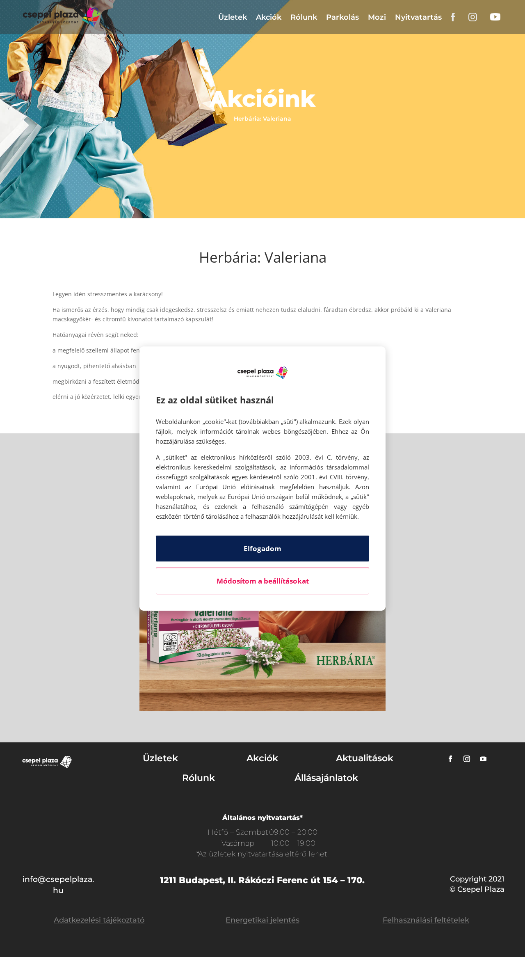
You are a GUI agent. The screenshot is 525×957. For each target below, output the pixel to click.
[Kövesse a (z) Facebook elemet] (450, 758)
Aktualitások (364, 758)
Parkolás (342, 17)
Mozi (377, 17)
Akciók (268, 17)
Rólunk (303, 17)
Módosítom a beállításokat (263, 581)
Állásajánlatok (326, 777)
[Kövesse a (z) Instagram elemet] (466, 758)
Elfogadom (262, 548)
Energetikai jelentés (262, 920)
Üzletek (232, 17)
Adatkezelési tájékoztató (99, 920)
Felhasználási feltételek (426, 920)
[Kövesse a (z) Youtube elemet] (483, 758)
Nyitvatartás (418, 17)
